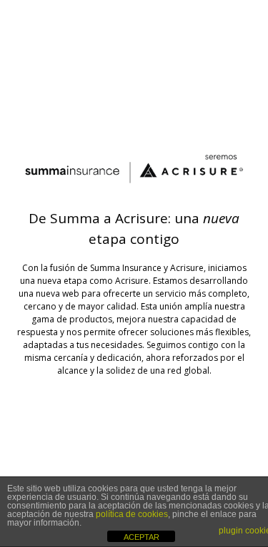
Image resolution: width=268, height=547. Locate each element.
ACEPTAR (141, 537)
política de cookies (132, 514)
